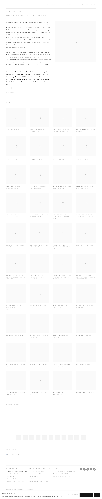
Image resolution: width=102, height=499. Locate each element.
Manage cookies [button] (73, 494)
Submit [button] (36, 278)
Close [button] (69, 233)
